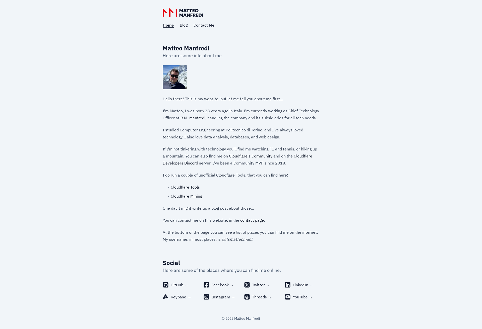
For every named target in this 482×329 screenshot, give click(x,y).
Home (168, 25)
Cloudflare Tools (185, 187)
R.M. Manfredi (192, 117)
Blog (184, 25)
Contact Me (204, 25)
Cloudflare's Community (250, 155)
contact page (252, 220)
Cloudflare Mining (186, 196)
